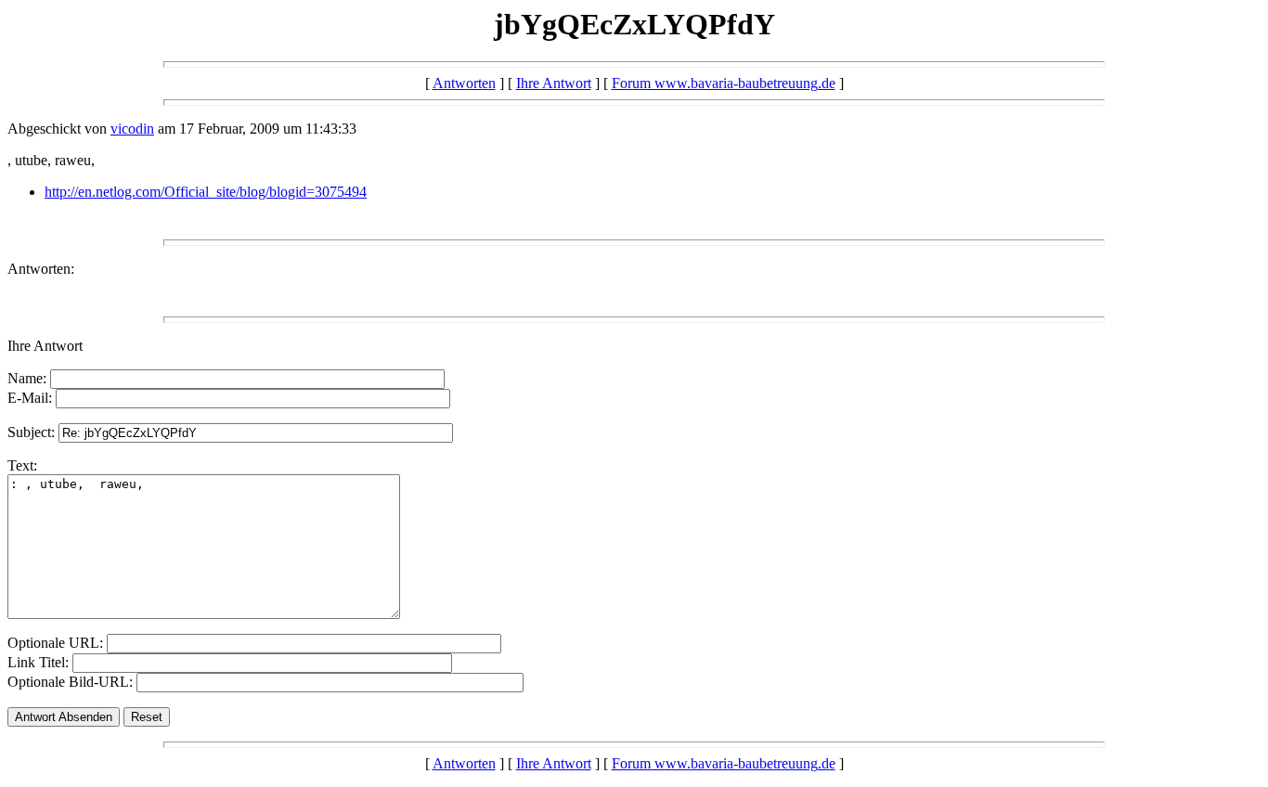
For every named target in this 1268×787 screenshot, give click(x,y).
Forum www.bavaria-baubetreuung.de (723, 83)
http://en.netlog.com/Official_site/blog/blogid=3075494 (206, 192)
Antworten (464, 83)
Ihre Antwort (553, 83)
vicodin (132, 128)
